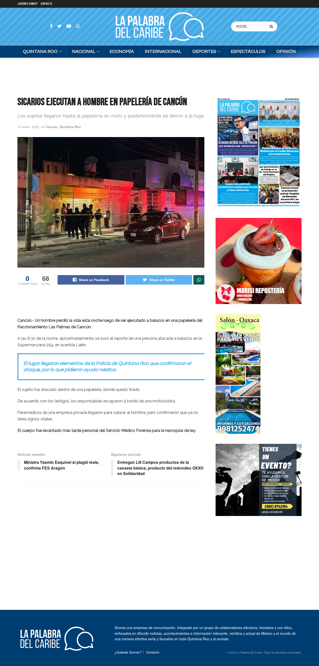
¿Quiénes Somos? (27, 4)
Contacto (46, 4)
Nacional (83, 51)
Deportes (204, 51)
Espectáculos (248, 51)
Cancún (52, 126)
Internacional (163, 51)
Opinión (286, 51)
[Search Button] (272, 26)
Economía (122, 51)
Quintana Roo (40, 51)
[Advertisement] (159, 76)
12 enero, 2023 (28, 126)
